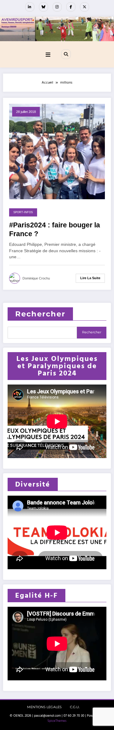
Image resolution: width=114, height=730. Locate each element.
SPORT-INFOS (23, 212)
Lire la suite (90, 278)
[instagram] (57, 7)
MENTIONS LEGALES (44, 707)
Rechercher (40, 313)
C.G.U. (75, 707)
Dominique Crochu (36, 278)
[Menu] (48, 55)
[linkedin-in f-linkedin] (29, 7)
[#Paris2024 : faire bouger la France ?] (57, 151)
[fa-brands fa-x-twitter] (84, 7)
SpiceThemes (57, 721)
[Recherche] (66, 54)
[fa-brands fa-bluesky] (43, 7)
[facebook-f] (70, 7)
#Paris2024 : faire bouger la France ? (54, 229)
